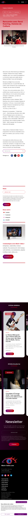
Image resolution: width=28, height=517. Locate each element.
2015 (5, 12)
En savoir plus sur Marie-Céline (8, 492)
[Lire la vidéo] (14, 37)
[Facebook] (12, 155)
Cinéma (3, 488)
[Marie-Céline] (3, 2)
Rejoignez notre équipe (6, 498)
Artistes (10, 12)
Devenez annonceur (5, 493)
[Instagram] (5, 475)
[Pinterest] (18, 155)
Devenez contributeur (6, 494)
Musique (4, 490)
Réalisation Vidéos (5, 496)
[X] (15, 155)
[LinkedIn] (11, 475)
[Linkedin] (22, 155)
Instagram (7, 217)
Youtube (7, 212)
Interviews (4, 482)
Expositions (4, 480)
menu (22, 2)
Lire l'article (10, 353)
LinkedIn (7, 220)
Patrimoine (4, 484)
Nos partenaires (4, 497)
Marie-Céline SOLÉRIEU (12, 14)
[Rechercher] (19, 2)
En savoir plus (8, 256)
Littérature (4, 486)
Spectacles (16, 12)
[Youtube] (8, 475)
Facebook (7, 215)
